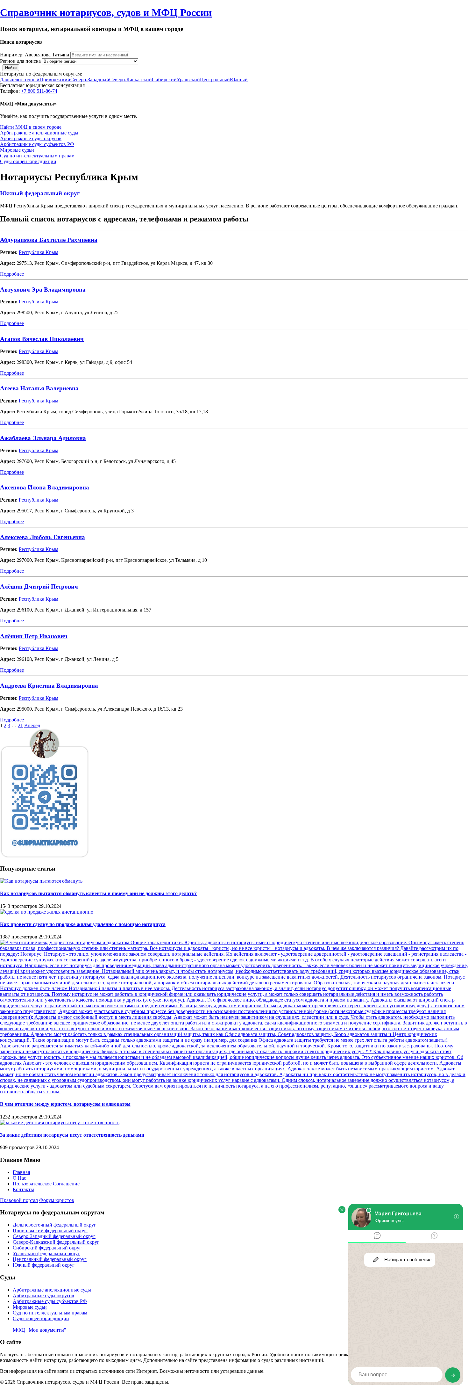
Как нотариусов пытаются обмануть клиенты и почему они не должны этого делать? (98, 893)
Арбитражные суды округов (30, 138)
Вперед (32, 725)
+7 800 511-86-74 (39, 91)
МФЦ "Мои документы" (39, 1330)
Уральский (188, 79)
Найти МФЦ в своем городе (30, 127)
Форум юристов (56, 1200)
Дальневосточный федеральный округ (54, 1224)
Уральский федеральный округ (46, 1253)
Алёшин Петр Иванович (33, 636)
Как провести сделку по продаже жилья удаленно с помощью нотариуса (83, 924)
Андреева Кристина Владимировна (49, 685)
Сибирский (164, 79)
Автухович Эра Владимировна (43, 289)
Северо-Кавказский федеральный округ (56, 1242)
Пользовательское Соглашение (46, 1183)
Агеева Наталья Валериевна (39, 388)
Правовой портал (19, 1200)
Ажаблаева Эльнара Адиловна (43, 438)
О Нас (19, 1178)
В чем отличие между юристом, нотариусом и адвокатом (65, 1104)
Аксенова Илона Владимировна (44, 487)
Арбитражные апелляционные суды (39, 132)
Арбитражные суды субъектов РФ (37, 144)
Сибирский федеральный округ (47, 1247)
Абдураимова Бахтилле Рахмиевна (48, 239)
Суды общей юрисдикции (28, 161)
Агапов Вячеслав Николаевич (42, 339)
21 (20, 725)
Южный (239, 79)
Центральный (215, 79)
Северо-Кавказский (130, 79)
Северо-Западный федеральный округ (54, 1236)
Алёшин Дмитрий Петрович (39, 586)
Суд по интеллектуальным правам (37, 155)
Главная (21, 1172)
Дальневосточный (19, 79)
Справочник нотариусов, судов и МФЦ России (106, 12)
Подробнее (12, 274)
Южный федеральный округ (40, 193)
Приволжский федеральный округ (50, 1230)
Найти (11, 67)
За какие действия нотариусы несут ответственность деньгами (72, 1135)
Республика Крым (38, 252)
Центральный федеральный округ (50, 1259)
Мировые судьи (17, 150)
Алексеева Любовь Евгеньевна (42, 537)
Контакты (23, 1189)
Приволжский (54, 79)
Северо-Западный (89, 79)
